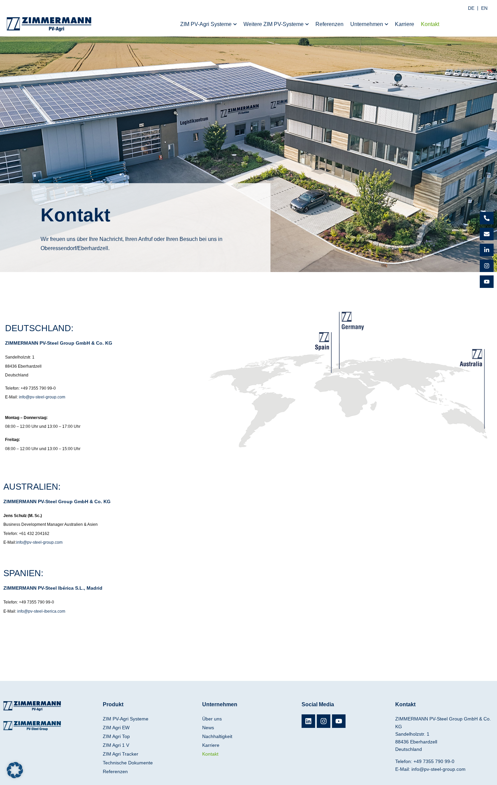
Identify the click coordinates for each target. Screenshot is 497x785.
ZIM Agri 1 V (116, 745)
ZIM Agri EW (116, 727)
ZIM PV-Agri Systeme (125, 718)
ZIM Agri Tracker (120, 754)
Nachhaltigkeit (217, 736)
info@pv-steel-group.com (42, 397)
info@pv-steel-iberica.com (41, 611)
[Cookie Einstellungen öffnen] (15, 776)
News (208, 727)
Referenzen (115, 771)
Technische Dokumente (128, 762)
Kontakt (210, 754)
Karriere (210, 745)
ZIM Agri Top (116, 736)
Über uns (212, 718)
